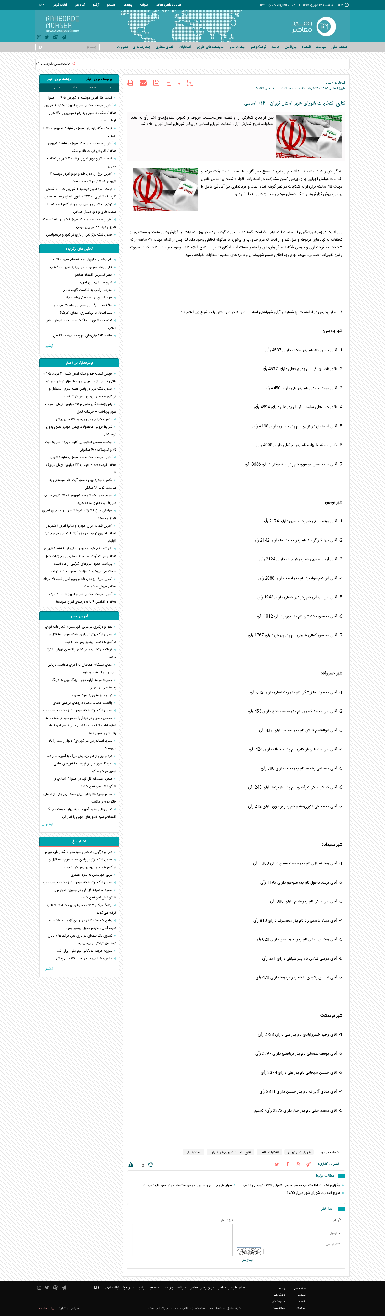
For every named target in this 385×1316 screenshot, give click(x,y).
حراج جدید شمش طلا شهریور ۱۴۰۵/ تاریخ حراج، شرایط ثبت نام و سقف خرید (80, 499)
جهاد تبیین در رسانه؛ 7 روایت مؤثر (88, 298)
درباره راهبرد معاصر (202, 1287)
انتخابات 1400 (269, 1152)
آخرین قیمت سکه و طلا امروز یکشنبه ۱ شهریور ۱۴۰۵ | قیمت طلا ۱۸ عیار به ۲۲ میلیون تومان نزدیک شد (81, 464)
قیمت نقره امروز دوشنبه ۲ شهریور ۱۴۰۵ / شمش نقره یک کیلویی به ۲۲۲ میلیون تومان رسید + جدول (80, 193)
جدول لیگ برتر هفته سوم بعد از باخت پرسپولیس (78, 710)
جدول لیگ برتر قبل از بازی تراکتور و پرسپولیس (79, 235)
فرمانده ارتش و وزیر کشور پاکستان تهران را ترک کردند (81, 653)
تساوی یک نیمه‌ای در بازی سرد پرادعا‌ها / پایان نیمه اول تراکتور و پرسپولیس (82, 939)
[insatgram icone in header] (39, 37)
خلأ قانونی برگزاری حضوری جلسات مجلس (83, 305)
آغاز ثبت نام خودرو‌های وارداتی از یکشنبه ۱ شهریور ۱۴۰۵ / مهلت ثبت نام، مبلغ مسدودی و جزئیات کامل (79, 552)
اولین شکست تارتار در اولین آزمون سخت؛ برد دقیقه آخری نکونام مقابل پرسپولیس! (82, 924)
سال (57, 87)
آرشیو (96, 5)
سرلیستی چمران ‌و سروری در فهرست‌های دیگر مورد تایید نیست (188, 1185)
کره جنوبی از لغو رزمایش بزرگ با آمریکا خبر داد (80, 756)
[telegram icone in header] (64, 37)
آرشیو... (47, 346)
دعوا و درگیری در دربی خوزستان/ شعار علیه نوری (79, 627)
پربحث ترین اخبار (59, 79)
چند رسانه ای (142, 47)
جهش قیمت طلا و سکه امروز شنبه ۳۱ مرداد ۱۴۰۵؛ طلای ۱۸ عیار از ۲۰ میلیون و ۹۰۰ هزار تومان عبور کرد (79, 377)
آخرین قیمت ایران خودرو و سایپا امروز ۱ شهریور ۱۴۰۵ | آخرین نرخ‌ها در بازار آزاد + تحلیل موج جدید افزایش (80, 533)
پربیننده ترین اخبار (99, 79)
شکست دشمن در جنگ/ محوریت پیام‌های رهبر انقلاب (81, 324)
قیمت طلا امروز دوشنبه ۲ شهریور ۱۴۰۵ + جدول (80, 98)
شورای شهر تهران (299, 1152)
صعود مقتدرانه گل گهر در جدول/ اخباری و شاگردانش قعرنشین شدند (85, 782)
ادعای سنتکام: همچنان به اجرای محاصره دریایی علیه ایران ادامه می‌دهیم (81, 668)
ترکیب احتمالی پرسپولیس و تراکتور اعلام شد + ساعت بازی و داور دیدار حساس (81, 208)
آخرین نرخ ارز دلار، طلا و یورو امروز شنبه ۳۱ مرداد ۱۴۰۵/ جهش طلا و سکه (79, 583)
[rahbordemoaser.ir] (317, 26)
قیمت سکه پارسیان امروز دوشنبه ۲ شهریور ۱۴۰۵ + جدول (79, 132)
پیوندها (128, 5)
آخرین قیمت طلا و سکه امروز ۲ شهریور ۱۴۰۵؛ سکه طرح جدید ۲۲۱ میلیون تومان (79, 223)
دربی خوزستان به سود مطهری (92, 695)
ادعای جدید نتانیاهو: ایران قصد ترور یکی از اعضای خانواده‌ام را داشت (79, 798)
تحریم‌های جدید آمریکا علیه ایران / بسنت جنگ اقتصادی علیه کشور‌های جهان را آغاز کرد (81, 813)
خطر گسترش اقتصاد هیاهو (94, 275)
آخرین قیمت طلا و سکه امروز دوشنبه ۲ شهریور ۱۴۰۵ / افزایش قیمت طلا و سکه (82, 147)
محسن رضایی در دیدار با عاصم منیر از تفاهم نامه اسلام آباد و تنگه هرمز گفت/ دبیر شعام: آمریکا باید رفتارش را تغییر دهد (80, 725)
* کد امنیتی (333, 1244)
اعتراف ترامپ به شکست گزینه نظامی (87, 290)
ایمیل (333, 1233)
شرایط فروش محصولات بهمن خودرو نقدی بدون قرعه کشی (81, 430)
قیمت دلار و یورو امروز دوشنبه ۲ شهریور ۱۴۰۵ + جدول (81, 162)
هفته (92, 87)
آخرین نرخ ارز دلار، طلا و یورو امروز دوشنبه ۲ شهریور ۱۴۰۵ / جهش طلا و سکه (83, 177)
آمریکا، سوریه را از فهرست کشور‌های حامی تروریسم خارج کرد (85, 767)
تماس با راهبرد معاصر (168, 5)
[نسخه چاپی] (130, 83)
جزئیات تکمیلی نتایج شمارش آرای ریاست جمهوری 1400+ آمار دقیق (41, 63)
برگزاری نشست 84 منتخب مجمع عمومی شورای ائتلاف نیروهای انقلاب (292, 1185)
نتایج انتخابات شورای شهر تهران (230, 1152)
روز (110, 87)
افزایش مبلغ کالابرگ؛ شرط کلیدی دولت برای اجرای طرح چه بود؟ (79, 514)
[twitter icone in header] (47, 37)
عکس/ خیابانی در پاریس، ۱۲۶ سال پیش (84, 419)
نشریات (122, 47)
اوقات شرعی (60, 5)
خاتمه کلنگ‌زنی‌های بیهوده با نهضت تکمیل (83, 336)
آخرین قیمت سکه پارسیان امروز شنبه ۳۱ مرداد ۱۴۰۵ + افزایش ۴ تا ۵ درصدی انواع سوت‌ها (82, 598)
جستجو (111, 5)
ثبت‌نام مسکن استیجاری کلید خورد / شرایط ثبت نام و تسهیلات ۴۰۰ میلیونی (80, 446)
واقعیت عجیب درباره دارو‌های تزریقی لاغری (83, 703)
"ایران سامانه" (47, 1308)
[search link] (40, 47)
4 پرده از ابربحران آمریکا (96, 282)
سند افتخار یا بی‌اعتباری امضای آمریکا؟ (86, 313)
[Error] (130, 1165)
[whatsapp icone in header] (297, 1164)
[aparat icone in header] (55, 38)
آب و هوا (80, 5)
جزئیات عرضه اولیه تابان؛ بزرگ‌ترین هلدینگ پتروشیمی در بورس (84, 684)
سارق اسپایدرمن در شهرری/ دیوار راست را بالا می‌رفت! (82, 744)
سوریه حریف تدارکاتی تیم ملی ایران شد (85, 951)
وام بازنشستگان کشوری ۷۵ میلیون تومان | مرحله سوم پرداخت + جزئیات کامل (80, 408)
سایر (328, 82)
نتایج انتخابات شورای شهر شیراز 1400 (314, 1193)
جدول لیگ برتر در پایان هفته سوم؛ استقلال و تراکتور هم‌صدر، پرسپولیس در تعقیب (82, 392)
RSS (42, 5)
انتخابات (339, 82)
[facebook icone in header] (287, 1164)
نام (335, 1220)
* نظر (224, 1220)
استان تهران (193, 1152)
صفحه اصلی (339, 47)
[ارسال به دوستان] (143, 83)
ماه (75, 87)
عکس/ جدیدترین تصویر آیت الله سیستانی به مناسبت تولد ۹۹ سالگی (83, 484)
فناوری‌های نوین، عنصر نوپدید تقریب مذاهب (81, 267)
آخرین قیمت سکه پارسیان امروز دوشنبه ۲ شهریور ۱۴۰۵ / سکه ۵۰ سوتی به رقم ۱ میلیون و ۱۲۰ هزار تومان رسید (80, 113)
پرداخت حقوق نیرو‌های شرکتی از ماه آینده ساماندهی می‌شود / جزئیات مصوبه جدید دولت (83, 567)
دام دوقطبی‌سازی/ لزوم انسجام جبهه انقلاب (83, 260)
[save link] (156, 83)
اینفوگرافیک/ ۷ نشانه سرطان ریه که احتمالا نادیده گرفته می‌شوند (80, 909)
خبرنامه (144, 5)
